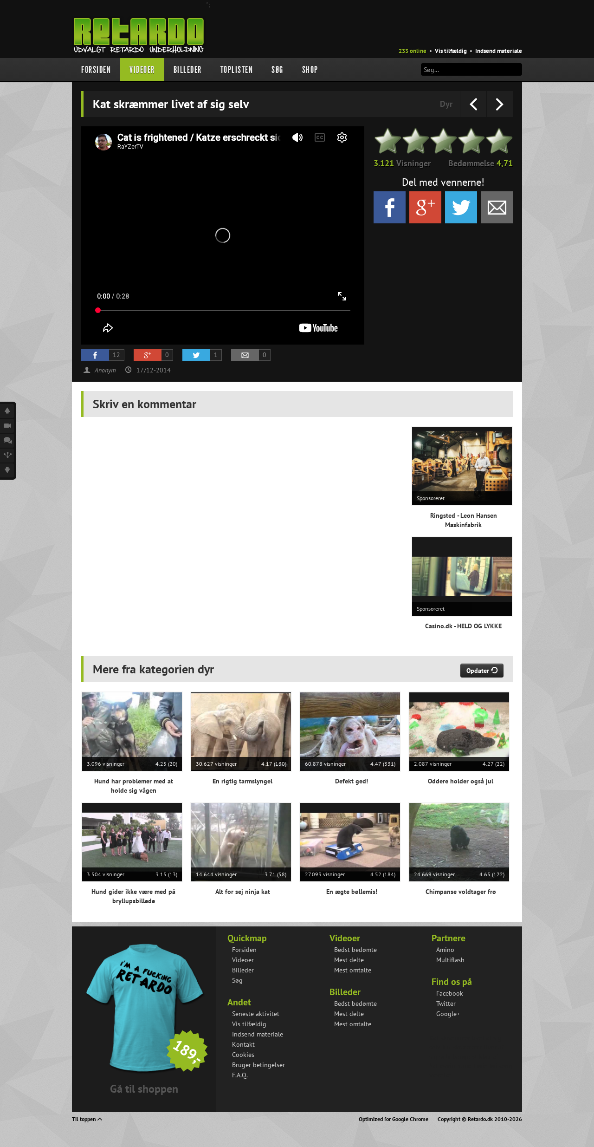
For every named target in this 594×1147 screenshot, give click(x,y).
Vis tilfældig (451, 51)
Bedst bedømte (355, 949)
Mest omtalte (352, 970)
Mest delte (349, 960)
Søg (277, 69)
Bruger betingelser (258, 1065)
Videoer (142, 69)
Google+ (448, 1014)
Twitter (446, 1003)
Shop (310, 69)
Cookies (243, 1054)
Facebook (449, 993)
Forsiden (96, 69)
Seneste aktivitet (255, 1014)
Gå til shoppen (144, 1089)
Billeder (188, 69)
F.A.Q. (240, 1075)
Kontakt (243, 1044)
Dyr (446, 103)
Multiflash (450, 960)
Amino (445, 949)
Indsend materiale (498, 51)
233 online (412, 51)
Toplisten (236, 69)
